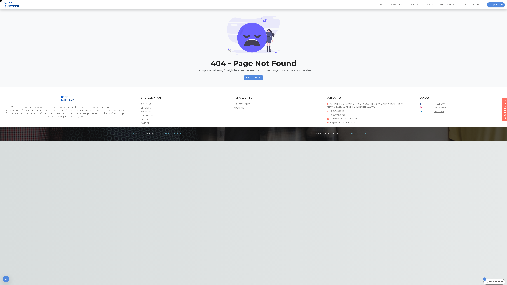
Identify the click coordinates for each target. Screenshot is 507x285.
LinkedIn (439, 111)
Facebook (439, 104)
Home (382, 5)
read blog (147, 115)
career (145, 123)
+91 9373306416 (336, 111)
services (146, 108)
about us (146, 112)
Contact (478, 5)
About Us (239, 108)
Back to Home (253, 77)
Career (429, 5)
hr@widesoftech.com (342, 122)
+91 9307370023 (337, 115)
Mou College (447, 5)
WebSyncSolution (362, 133)
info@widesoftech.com (343, 119)
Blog (464, 5)
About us (396, 5)
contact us (147, 119)
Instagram (440, 107)
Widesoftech (173, 133)
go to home (147, 104)
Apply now (497, 4)
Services (413, 5)
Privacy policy (242, 104)
